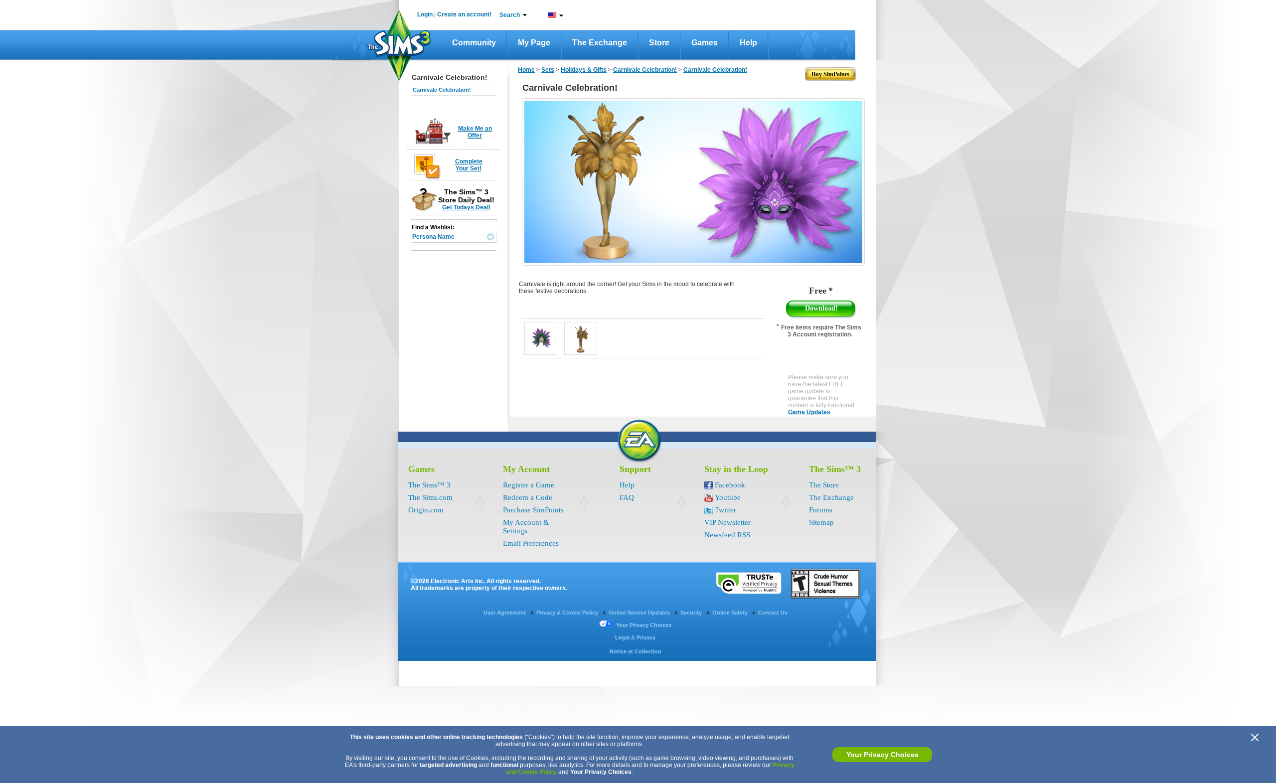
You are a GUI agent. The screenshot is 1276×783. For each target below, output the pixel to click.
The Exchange (599, 42)
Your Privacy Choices (882, 755)
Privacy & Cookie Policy (568, 613)
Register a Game (528, 485)
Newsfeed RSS (727, 535)
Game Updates (809, 412)
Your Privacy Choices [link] (643, 625)
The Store (824, 485)
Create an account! (464, 14)
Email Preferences (531, 543)
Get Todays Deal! (466, 207)
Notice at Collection (635, 651)
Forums (820, 510)
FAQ (627, 497)
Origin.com (426, 510)
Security (691, 613)
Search (509, 14)
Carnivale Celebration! (442, 90)
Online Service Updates (640, 613)
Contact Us (773, 613)
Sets (547, 69)
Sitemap (821, 522)
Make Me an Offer (475, 132)
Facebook (730, 485)
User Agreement (505, 613)
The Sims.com (430, 497)
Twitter (725, 510)
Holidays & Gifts (584, 69)
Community (474, 42)
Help (748, 42)
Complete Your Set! (468, 165)
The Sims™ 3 (429, 485)
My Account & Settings (526, 526)
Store (659, 42)
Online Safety (730, 613)
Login (425, 14)
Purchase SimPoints (533, 510)
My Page (534, 42)
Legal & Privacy (635, 637)
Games (704, 42)
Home (526, 69)
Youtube (728, 497)
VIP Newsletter (727, 522)
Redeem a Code (527, 497)
